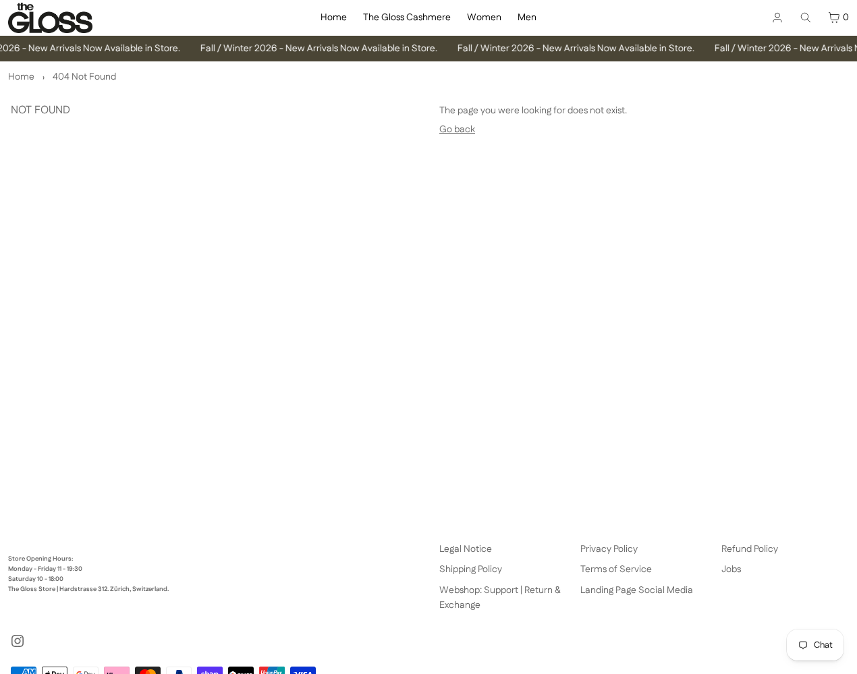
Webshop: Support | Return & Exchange (500, 598)
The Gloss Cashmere (407, 17)
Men (527, 17)
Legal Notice (465, 549)
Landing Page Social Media (636, 590)
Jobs (731, 569)
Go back (457, 129)
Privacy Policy (609, 549)
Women (484, 17)
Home (334, 17)
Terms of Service (616, 569)
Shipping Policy (470, 569)
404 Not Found (84, 77)
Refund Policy (749, 549)
